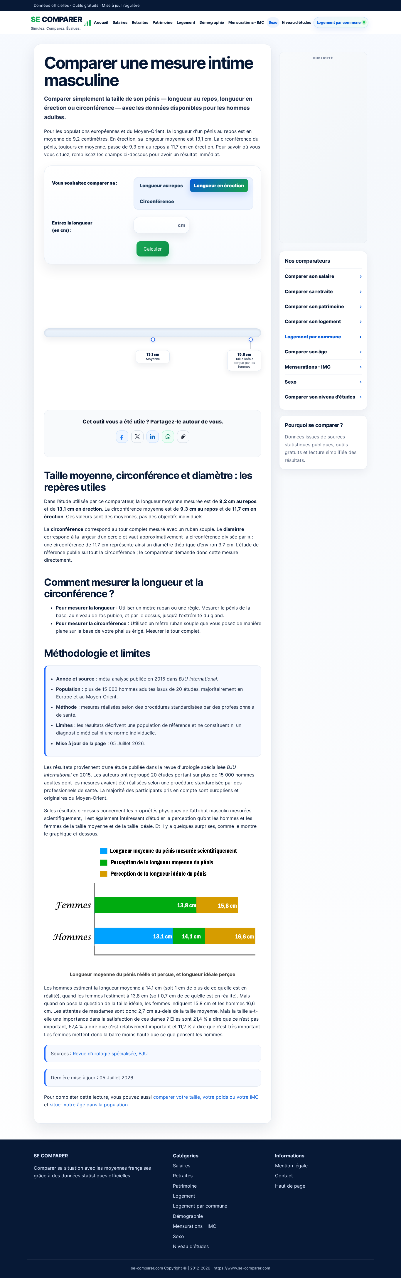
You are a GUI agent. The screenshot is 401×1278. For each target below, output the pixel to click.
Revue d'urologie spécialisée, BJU (110, 1053)
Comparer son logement (313, 321)
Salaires (120, 22)
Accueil (101, 22)
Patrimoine (163, 22)
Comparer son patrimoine (314, 306)
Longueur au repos (161, 185)
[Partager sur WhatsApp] (168, 436)
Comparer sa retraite (309, 291)
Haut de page (290, 1186)
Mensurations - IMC (246, 22)
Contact (284, 1176)
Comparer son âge (306, 351)
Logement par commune (339, 22)
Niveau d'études (296, 22)
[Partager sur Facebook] (122, 436)
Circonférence (157, 201)
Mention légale (291, 1166)
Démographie (212, 22)
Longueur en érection (219, 185)
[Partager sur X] (137, 436)
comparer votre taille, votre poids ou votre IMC (206, 1097)
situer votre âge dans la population (89, 1105)
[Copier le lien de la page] (183, 436)
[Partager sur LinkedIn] (152, 436)
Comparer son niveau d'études (320, 397)
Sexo (273, 22)
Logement (186, 22)
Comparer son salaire (309, 276)
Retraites (140, 22)
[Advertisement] (323, 151)
